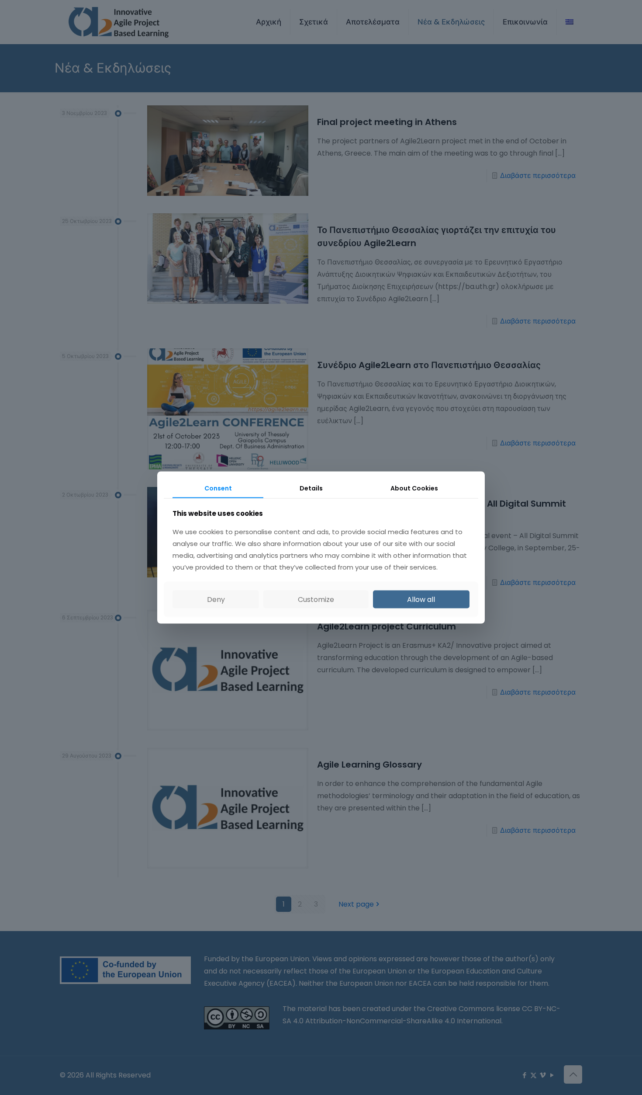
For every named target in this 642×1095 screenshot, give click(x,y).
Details (311, 487)
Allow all (421, 599)
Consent (218, 487)
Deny (216, 599)
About (414, 487)
